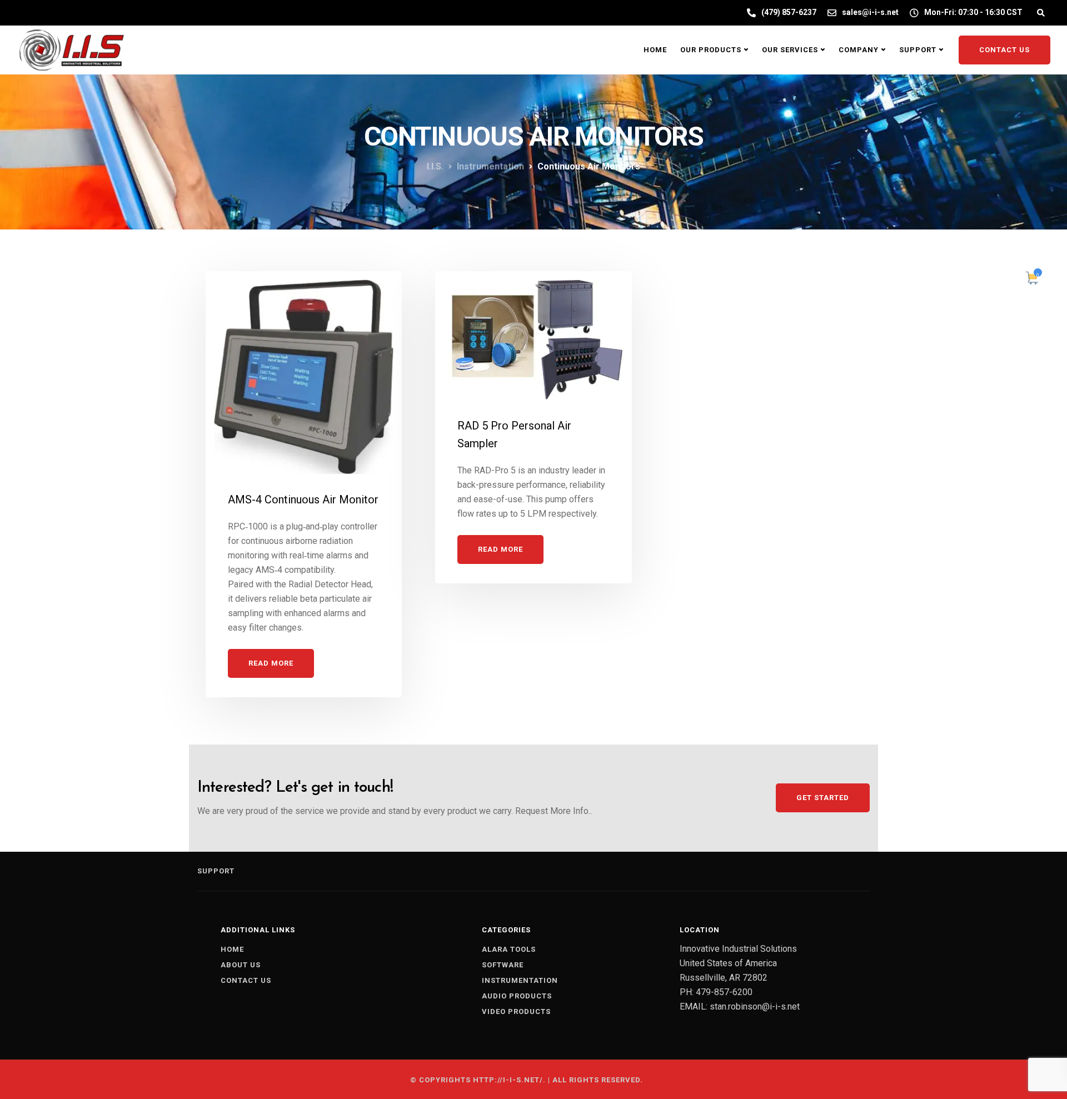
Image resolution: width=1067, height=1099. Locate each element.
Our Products (710, 50)
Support (917, 50)
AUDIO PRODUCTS (517, 996)
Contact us (246, 980)
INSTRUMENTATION (520, 980)
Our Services (790, 50)
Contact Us (1004, 50)
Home (655, 50)
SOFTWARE (502, 965)
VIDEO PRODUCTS (516, 1011)
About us (241, 965)
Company (859, 50)
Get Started (822, 797)
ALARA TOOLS (509, 949)
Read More (270, 663)
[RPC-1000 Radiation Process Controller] (304, 372)
